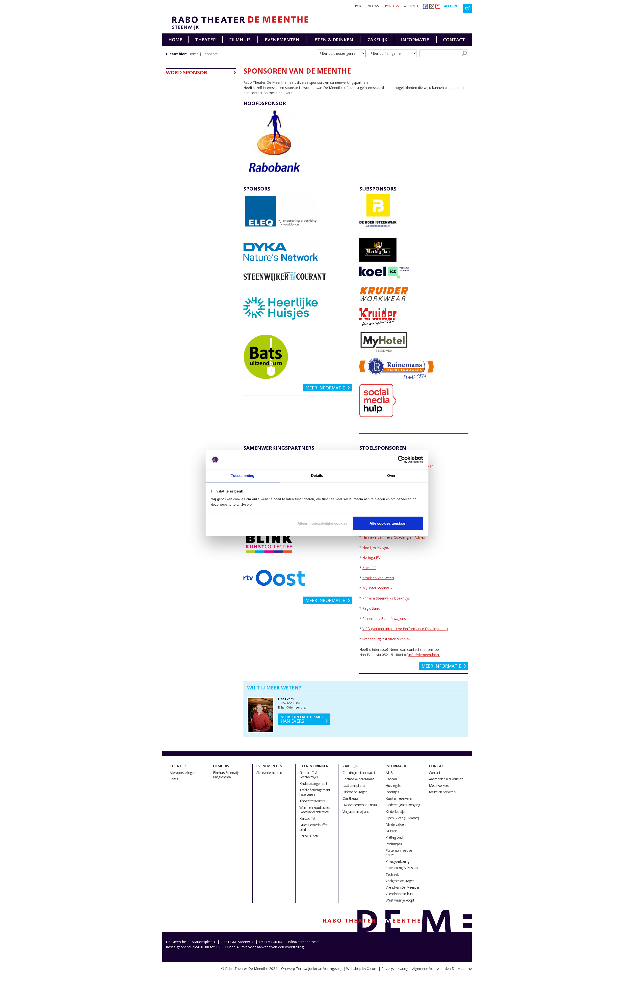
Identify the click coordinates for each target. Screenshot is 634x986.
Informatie (415, 40)
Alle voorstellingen (182, 772)
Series (174, 779)
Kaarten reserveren (399, 798)
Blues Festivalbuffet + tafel (314, 827)
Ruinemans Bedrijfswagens (384, 618)
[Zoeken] (464, 53)
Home (175, 40)
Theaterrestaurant (312, 800)
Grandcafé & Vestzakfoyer (308, 774)
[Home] (238, 23)
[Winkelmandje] (467, 8)
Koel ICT (369, 567)
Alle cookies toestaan (388, 523)
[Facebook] (425, 6)
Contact (454, 40)
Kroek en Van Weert (378, 577)
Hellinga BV (371, 557)
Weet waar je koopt (400, 900)
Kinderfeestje (395, 811)
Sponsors (391, 6)
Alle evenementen (269, 772)
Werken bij (411, 6)
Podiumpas (394, 844)
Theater (205, 40)
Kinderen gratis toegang (403, 804)
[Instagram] (431, 6)
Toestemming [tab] (242, 475)
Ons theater (351, 798)
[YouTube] (437, 6)
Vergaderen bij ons (356, 811)
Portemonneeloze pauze (399, 852)
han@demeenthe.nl (294, 707)
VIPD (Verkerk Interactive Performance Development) (405, 628)
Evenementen (282, 40)
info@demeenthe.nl (424, 654)
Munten (391, 830)
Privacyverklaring (397, 861)
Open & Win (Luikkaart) (402, 818)
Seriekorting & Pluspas (402, 867)
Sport (358, 6)
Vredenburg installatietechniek (386, 639)
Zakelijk (377, 40)
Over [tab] (391, 475)
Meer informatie (325, 388)
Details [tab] (317, 475)
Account (451, 6)
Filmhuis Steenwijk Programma (226, 774)
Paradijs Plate (309, 836)
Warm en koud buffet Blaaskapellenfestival (314, 809)
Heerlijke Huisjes (375, 547)
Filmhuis (240, 40)
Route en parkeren (442, 792)
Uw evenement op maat (360, 804)
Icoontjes (392, 792)
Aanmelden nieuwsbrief (445, 779)
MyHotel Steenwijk (377, 588)
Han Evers (302, 719)
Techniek (392, 874)
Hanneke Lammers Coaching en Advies (393, 537)
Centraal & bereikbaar (358, 779)
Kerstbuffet (307, 818)
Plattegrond (394, 837)
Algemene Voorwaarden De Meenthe (442, 968)
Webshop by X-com (361, 968)
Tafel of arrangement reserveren (314, 792)
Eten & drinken (334, 40)
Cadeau (391, 779)
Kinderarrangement (313, 783)
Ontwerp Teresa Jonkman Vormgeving (311, 968)
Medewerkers (439, 785)
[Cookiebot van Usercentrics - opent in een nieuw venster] (401, 459)
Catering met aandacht (359, 772)
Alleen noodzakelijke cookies (322, 523)
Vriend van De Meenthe (402, 887)
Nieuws (373, 6)
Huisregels (393, 785)
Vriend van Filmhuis (399, 893)
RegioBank (371, 608)
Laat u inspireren (354, 785)
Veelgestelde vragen (400, 880)
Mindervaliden (395, 824)
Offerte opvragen (355, 792)
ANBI (389, 772)
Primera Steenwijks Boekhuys (386, 598)
